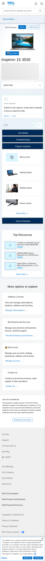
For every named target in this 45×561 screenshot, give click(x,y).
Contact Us (10, 386)
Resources (6, 484)
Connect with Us (9, 446)
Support (5, 440)
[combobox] (22, 11)
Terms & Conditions (10, 520)
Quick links (8, 85)
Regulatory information (22, 420)
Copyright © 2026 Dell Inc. (13, 515)
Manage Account (12, 361)
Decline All (27, 558)
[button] (36, 3)
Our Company (8, 472)
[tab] (22, 132)
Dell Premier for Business (13, 499)
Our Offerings (7, 467)
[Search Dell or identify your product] (40, 11)
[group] (22, 108)
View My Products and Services (19, 336)
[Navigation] (3, 3)
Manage (7, 116)
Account (5, 434)
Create (14, 116)
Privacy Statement (10, 526)
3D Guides (13, 53)
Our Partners (7, 478)
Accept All (38, 558)
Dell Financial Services (12, 505)
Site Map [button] (6, 452)
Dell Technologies (10, 494)
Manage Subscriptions (15, 310)
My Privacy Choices (11, 532)
